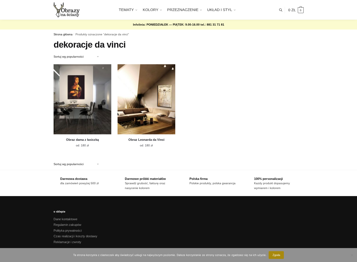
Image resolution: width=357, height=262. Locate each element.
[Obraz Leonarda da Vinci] (146, 99)
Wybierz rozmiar (79, 143)
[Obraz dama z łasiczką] (82, 99)
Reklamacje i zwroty (67, 242)
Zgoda (276, 255)
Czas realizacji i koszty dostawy (75, 236)
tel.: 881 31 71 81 (212, 24)
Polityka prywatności (68, 230)
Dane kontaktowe (65, 219)
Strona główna (63, 34)
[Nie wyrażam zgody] (352, 255)
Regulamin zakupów (67, 224)
